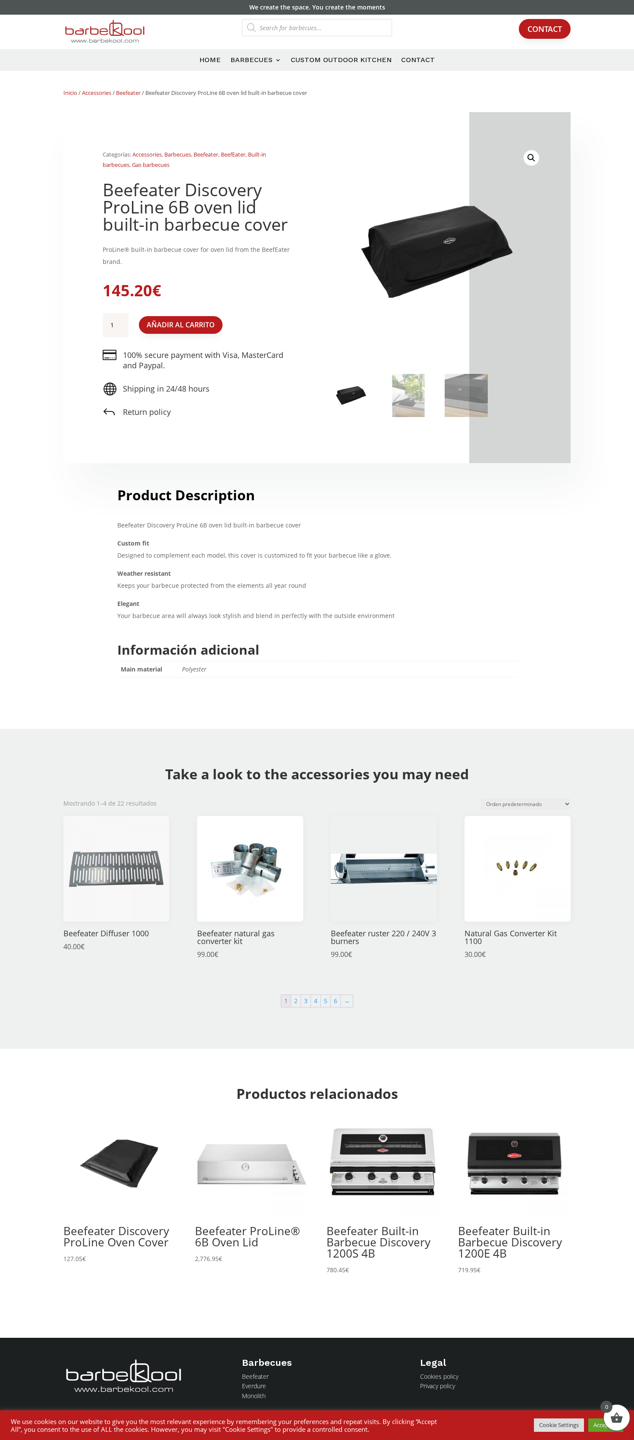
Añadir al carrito (181, 324)
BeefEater (233, 154)
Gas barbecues (150, 165)
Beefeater (128, 93)
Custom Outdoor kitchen (341, 60)
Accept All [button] (605, 1425)
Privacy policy (437, 1386)
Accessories (96, 93)
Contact (544, 29)
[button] (531, 158)
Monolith (254, 1396)
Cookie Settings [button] (559, 1425)
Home (210, 60)
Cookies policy (439, 1376)
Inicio (70, 93)
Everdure (254, 1386)
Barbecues (251, 60)
